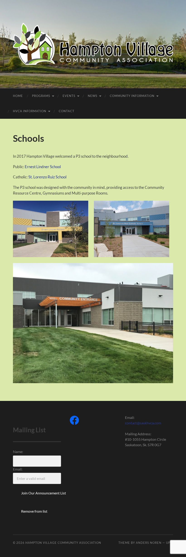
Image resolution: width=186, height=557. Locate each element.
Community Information (132, 96)
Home (18, 96)
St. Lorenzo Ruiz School (47, 177)
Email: (17, 469)
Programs (41, 96)
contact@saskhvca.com (143, 423)
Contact (66, 111)
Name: (18, 451)
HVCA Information (29, 111)
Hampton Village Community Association (63, 542)
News (92, 96)
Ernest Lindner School (43, 166)
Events (69, 96)
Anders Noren (149, 542)
